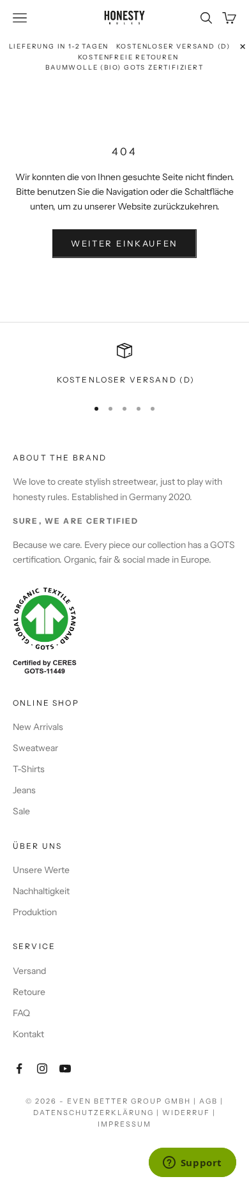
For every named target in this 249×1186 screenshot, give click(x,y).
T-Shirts (29, 769)
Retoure (29, 992)
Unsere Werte (41, 870)
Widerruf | (189, 1112)
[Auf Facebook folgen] (19, 1068)
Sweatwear (35, 748)
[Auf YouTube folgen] (65, 1068)
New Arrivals (38, 727)
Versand (29, 971)
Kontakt (28, 1034)
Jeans (24, 790)
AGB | (211, 1101)
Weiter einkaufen (124, 243)
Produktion (35, 912)
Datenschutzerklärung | (97, 1112)
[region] (124, 364)
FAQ (21, 1013)
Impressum (124, 1124)
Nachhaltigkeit (41, 891)
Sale (21, 811)
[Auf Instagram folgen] (42, 1068)
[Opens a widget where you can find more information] (192, 1164)
